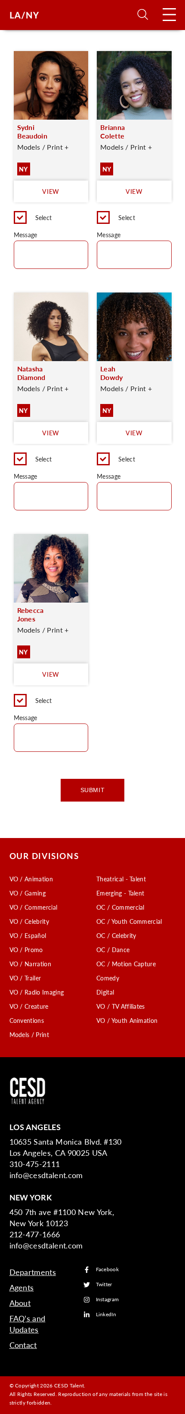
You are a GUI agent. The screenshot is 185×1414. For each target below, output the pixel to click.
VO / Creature (29, 1006)
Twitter (104, 1284)
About (20, 1302)
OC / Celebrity (116, 935)
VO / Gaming (27, 893)
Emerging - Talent (120, 893)
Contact (23, 1344)
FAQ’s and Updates (27, 1324)
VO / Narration (30, 963)
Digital (105, 992)
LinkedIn (106, 1314)
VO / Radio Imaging (36, 992)
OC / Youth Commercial (129, 921)
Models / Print (29, 1034)
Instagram (107, 1299)
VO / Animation (31, 878)
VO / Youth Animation (126, 1020)
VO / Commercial (33, 907)
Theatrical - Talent (121, 878)
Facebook (107, 1269)
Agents (21, 1287)
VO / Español (27, 935)
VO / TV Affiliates (120, 1006)
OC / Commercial (120, 907)
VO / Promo (26, 949)
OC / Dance (113, 949)
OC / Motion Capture (126, 963)
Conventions (26, 1020)
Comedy (107, 978)
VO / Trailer (25, 978)
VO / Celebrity (29, 921)
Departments (32, 1271)
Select (43, 217)
